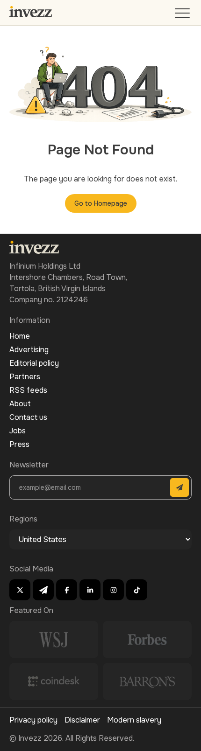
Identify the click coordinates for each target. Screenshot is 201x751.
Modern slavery (134, 720)
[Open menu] (183, 15)
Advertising (29, 350)
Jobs (17, 431)
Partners (24, 377)
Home (19, 336)
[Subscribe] (179, 487)
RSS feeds (28, 390)
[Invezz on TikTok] (136, 589)
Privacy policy (33, 720)
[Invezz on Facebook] (66, 589)
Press (19, 444)
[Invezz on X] (19, 589)
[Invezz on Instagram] (113, 589)
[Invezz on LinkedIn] (89, 589)
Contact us (28, 417)
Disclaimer (82, 720)
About (20, 404)
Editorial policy (34, 363)
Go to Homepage (100, 203)
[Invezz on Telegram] (43, 589)
